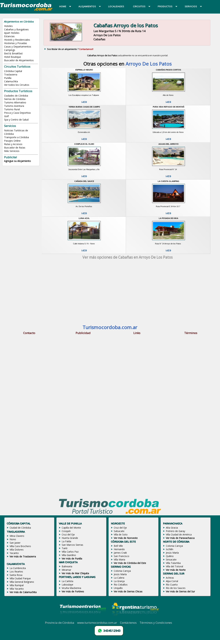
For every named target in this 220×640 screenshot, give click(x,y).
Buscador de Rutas (14, 147)
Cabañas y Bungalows (16, 29)
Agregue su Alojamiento (17, 161)
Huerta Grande (70, 538)
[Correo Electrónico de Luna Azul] (84, 251)
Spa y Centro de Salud (16, 119)
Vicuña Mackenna (71, 588)
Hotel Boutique (12, 56)
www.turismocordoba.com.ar (97, 623)
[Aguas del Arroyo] (168, 167)
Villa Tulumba (173, 563)
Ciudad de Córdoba (20, 527)
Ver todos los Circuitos (16, 84)
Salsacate (119, 531)
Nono (13, 539)
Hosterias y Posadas (15, 43)
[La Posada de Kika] (168, 241)
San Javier (15, 542)
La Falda (66, 541)
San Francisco (121, 556)
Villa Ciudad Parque (20, 578)
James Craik (120, 552)
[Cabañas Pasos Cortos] (168, 93)
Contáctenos (128, 623)
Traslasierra (10, 74)
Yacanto (14, 553)
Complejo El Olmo (84, 144)
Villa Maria (119, 559)
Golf (6, 116)
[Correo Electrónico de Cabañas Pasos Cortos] (168, 103)
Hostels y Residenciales (17, 39)
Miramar (66, 569)
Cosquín (66, 531)
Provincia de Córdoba (59, 623)
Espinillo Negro (84, 70)
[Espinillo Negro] (84, 93)
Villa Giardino (69, 555)
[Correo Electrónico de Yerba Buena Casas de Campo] (84, 140)
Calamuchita (11, 81)
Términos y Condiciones (156, 623)
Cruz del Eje (68, 534)
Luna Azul (84, 218)
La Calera (119, 577)
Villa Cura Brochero (20, 546)
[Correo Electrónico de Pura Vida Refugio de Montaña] (168, 140)
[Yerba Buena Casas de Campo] (84, 130)
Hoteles (8, 26)
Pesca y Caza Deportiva (17, 112)
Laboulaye (67, 584)
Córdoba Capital (13, 71)
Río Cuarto (172, 584)
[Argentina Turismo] (135, 619)
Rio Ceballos (121, 584)
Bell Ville (118, 545)
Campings (9, 50)
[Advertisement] (127, 292)
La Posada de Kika (168, 218)
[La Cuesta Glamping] (168, 204)
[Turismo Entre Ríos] (83, 619)
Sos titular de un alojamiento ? (70, 49)
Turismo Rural (12, 109)
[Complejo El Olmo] (84, 167)
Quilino (170, 556)
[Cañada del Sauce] (84, 204)
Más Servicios (11, 151)
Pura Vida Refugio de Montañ (168, 107)
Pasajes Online (12, 140)
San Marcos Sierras (72, 544)
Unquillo (118, 588)
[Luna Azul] (84, 241)
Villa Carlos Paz (70, 551)
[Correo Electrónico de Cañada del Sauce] (84, 214)
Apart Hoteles (11, 32)
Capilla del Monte (71, 527)
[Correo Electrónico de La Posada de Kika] (168, 251)
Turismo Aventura (14, 105)
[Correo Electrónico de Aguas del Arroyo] (168, 177)
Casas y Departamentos (17, 46)
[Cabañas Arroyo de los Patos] (66, 41)
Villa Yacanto (17, 588)
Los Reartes (16, 571)
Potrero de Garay (175, 531)
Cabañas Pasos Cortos (168, 70)
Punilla (7, 78)
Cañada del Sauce (84, 181)
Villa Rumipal (17, 585)
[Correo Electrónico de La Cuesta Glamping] (168, 214)
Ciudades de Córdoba (16, 95)
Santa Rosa (16, 575)
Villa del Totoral (174, 566)
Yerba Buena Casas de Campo (84, 107)
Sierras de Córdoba (14, 99)
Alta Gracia (172, 527)
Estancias (9, 36)
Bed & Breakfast (13, 53)
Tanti (64, 548)
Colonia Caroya (122, 570)
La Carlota (67, 581)
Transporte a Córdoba (16, 137)
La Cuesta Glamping (168, 181)
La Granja (119, 581)
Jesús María (120, 574)
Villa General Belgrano (22, 581)
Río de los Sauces (175, 588)
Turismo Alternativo (15, 102)
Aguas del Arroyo (168, 144)
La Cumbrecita (18, 568)
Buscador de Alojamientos (19, 60)
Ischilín (169, 549)
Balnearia (67, 566)
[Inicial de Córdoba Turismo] (26, 10)
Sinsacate (171, 559)
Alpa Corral (172, 581)
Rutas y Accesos (13, 144)
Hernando (119, 549)
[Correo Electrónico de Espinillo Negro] (84, 103)
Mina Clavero (17, 535)
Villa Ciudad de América (179, 534)
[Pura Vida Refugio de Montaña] (168, 130)
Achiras (170, 577)
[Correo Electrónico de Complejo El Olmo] (84, 177)
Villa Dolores (17, 549)
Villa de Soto (121, 534)
